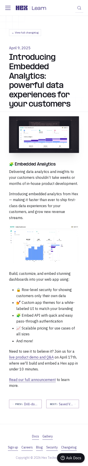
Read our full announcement (32, 379)
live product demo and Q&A (31, 357)
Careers (27, 447)
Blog (39, 447)
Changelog (69, 447)
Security (52, 447)
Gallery (47, 436)
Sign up (13, 447)
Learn (39, 8)
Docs (35, 436)
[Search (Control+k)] (79, 7)
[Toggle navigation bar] (8, 7)
